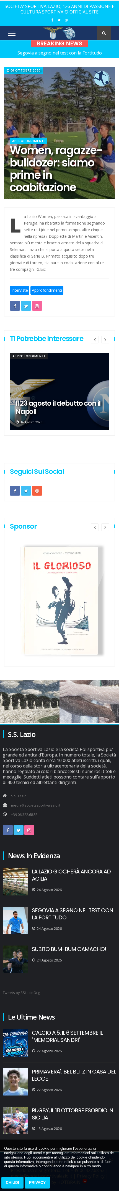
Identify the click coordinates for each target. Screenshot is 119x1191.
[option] (59, 391)
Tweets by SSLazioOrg (21, 992)
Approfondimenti (28, 141)
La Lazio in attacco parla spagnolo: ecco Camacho (56, 407)
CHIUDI (12, 1182)
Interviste (19, 290)
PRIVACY (37, 1182)
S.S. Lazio (19, 796)
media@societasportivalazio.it (35, 805)
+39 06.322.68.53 (24, 814)
